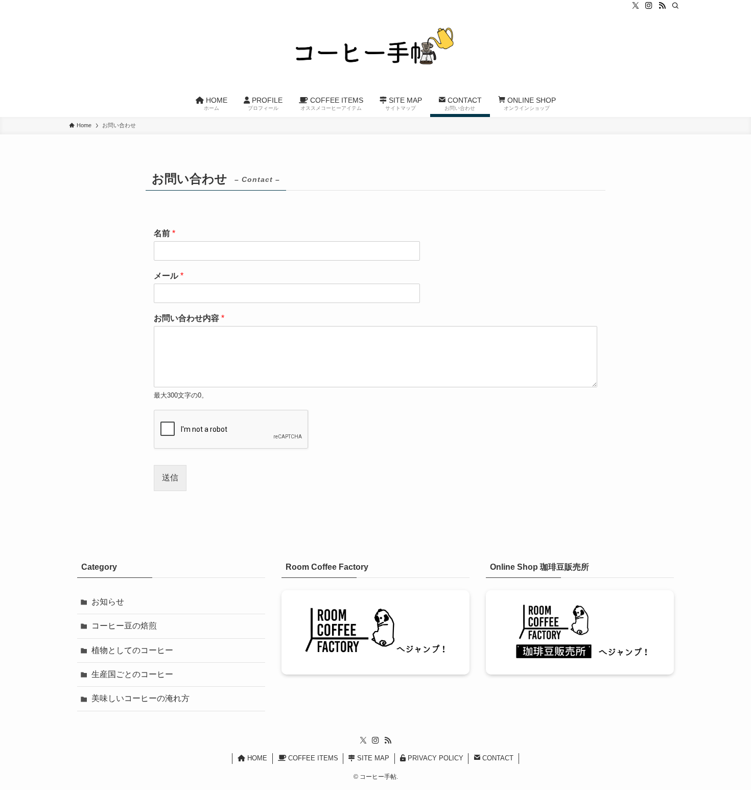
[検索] (675, 5)
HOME (256, 758)
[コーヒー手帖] (375, 52)
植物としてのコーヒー (132, 650)
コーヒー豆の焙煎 (124, 625)
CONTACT (496, 758)
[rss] (662, 5)
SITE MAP (372, 758)
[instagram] (648, 5)
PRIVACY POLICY (434, 758)
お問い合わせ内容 (189, 318)
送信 (170, 477)
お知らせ (107, 601)
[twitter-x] (635, 5)
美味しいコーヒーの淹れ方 (140, 698)
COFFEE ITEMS (312, 758)
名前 (164, 233)
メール (168, 275)
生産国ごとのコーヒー (132, 674)
